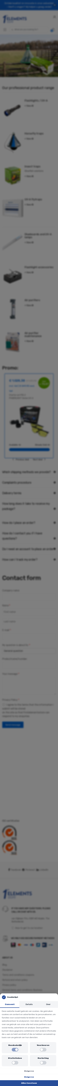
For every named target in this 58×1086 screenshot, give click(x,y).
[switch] (15, 1049)
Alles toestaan (29, 1083)
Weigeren (29, 1071)
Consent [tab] (10, 1004)
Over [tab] (48, 1004)
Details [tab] (29, 1004)
